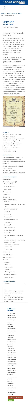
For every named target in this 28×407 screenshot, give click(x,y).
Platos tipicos (8, 272)
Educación (7, 217)
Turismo (5, 262)
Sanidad (6, 232)
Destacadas (6, 191)
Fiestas (6, 264)
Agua (5, 201)
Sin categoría (6, 254)
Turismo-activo (8, 277)
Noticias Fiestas (14, 27)
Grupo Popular (8, 184)
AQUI (12, 366)
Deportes (6, 214)
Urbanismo (7, 249)
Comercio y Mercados (10, 209)
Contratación (6, 179)
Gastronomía (7, 267)
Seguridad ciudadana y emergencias (13, 235)
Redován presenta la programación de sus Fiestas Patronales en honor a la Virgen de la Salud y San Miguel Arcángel (14, 159)
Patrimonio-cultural (9, 274)
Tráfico (4, 260)
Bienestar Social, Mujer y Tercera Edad (14, 204)
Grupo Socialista (8, 186)
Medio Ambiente (8, 227)
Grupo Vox (7, 189)
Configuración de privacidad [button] (15, 397)
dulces (7, 269)
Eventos (5, 194)
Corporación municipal (9, 182)
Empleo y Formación (9, 219)
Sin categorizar (7, 257)
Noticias (5, 197)
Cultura (6, 211)
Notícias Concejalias (8, 199)
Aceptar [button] (11, 400)
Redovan (5, 252)
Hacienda (6, 222)
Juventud (6, 225)
